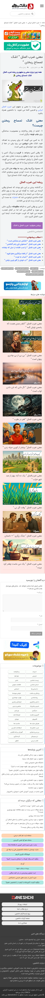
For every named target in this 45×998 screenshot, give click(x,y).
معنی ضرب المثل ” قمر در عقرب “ (27, 419)
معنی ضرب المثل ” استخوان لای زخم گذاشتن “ (23, 244)
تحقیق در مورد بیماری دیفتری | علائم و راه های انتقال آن (24, 819)
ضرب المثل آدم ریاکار (22, 268)
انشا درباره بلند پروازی (36, 816)
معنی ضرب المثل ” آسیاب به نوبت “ (27, 257)
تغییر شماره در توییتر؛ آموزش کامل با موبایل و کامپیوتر (25, 791)
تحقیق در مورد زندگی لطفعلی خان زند (30, 755)
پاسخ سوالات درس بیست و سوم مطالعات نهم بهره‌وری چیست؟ (25, 810)
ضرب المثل (34, 268)
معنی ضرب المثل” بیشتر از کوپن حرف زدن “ (22, 447)
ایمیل (39, 624)
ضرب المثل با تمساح (23, 271)
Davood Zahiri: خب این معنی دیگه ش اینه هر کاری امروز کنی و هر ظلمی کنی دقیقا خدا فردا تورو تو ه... (24, 950)
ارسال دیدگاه (22, 67)
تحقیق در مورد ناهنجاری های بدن (32, 780)
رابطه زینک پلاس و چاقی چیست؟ (32, 827)
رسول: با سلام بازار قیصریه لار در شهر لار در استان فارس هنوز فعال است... (24, 944)
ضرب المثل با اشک (7, 268)
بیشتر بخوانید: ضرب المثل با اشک (27, 225)
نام (40, 616)
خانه (43, 22)
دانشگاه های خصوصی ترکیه (34, 762)
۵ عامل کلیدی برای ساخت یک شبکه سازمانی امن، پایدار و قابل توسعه (22, 775)
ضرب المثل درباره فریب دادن (35, 274)
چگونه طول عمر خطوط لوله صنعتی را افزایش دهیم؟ (26, 770)
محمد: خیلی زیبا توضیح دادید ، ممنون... (31, 939)
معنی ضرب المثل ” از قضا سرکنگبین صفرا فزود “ (23, 253)
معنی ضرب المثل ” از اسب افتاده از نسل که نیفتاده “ (21, 249)
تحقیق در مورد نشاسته (35, 788)
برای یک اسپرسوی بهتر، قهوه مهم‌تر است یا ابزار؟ (27, 766)
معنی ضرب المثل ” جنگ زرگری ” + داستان (23, 536)
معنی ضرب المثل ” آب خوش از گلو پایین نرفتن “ (22, 260)
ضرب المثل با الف (38, 271)
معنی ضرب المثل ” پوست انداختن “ (31, 806)
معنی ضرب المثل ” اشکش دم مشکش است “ (24, 241)
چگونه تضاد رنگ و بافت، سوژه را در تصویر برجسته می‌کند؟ (23, 784)
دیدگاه (39, 592)
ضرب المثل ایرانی (33, 22)
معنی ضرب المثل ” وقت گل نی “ (27, 508)
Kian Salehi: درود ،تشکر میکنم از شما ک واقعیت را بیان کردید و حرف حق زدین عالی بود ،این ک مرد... (23, 956)
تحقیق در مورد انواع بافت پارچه (32, 759)
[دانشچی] (22, 6)
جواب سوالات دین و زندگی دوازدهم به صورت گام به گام (25, 823)
